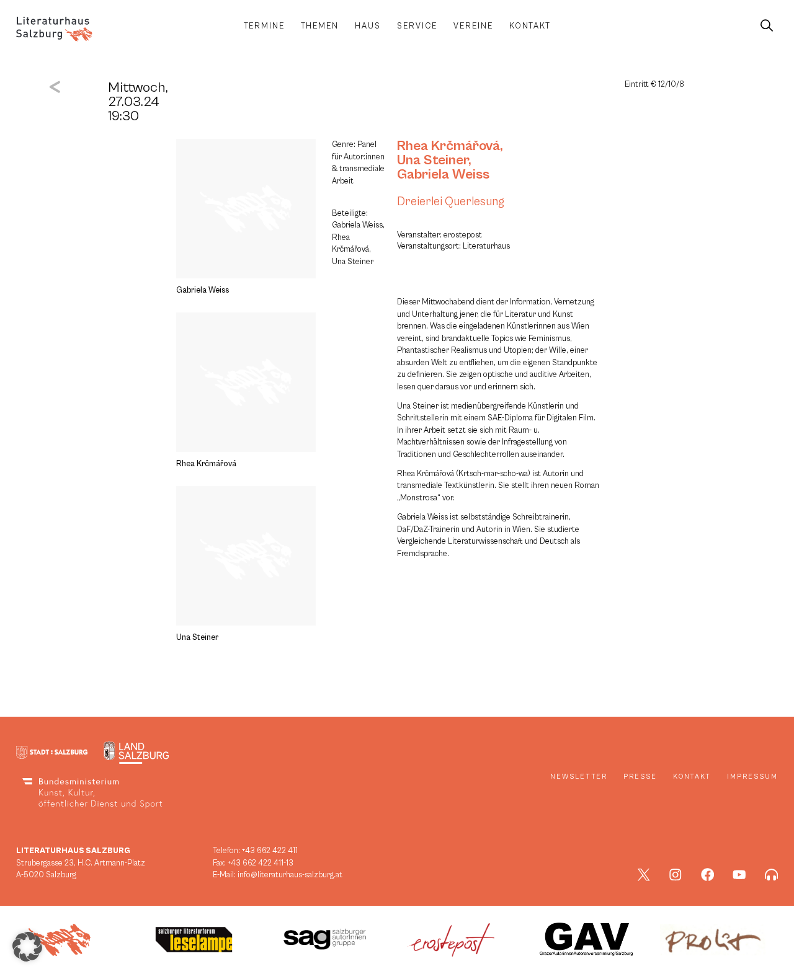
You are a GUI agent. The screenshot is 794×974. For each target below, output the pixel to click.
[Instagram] (675, 875)
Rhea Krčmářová (448, 146)
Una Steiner (432, 160)
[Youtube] (739, 875)
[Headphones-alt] (771, 875)
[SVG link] (54, 29)
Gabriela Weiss (443, 174)
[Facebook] (708, 875)
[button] (27, 946)
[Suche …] (766, 26)
